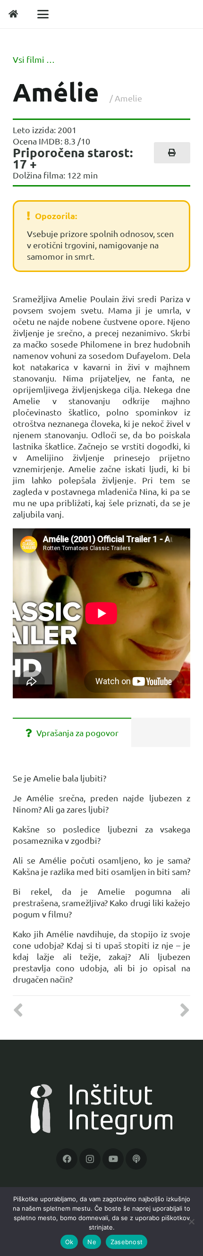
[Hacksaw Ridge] (21, 1010)
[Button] (13, 14)
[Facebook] (66, 1159)
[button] (43, 14)
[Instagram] (90, 1159)
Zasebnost (126, 1242)
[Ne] (191, 1221)
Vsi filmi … (34, 59)
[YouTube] (113, 1159)
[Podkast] (136, 1159)
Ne (91, 1242)
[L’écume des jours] (181, 1010)
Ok (69, 1242)
